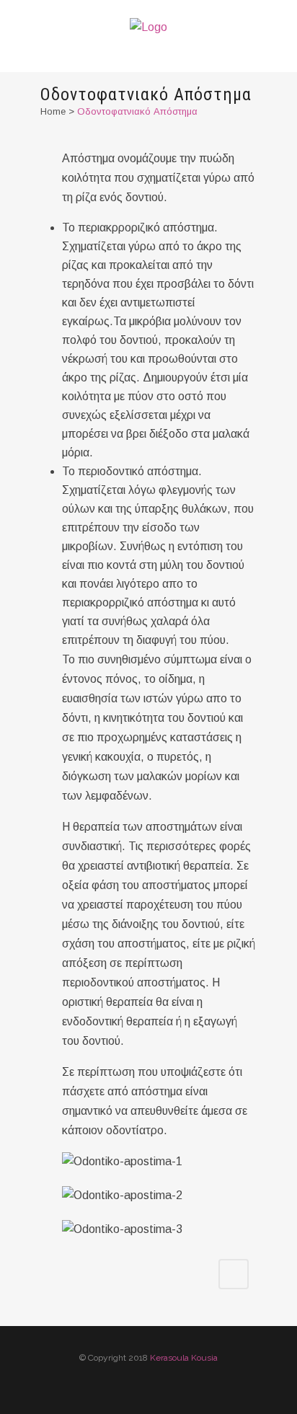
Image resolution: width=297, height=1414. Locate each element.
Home (53, 111)
